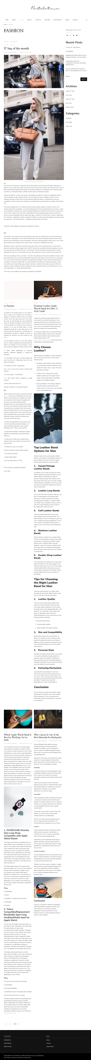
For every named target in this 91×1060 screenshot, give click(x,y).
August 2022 (70, 99)
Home (7, 20)
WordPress (20, 1057)
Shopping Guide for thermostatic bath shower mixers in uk (76, 63)
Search (68, 76)
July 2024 (69, 95)
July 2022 (69, 103)
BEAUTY (30, 20)
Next (15, 1024)
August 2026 (70, 91)
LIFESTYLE (38, 20)
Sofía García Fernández (11, 52)
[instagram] (70, 35)
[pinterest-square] (73, 35)
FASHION (21, 20)
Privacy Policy (50, 1046)
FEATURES (47, 20)
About (14, 20)
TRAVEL (67, 20)
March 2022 (70, 107)
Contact (75, 20)
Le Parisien (9, 306)
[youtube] (76, 35)
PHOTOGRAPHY (57, 20)
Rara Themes (7, 1057)
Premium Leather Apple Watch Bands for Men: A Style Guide (46, 308)
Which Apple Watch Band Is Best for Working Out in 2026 (17, 737)
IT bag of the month (16, 48)
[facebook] (67, 35)
